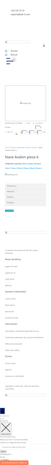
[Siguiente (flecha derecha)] (3, 418)
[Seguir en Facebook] (34, 19)
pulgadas (39, 123)
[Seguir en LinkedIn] (44, 19)
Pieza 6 (39, 168)
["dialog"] (25, 442)
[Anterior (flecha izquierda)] (1, 418)
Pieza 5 (32, 168)
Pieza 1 (8, 168)
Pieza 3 (20, 168)
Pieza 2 (14, 168)
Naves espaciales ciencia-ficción (24, 147)
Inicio (7, 147)
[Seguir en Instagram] (39, 19)
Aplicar (3, 451)
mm (29, 123)
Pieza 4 (26, 168)
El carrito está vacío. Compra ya (14, 463)
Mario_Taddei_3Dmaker (31, 164)
